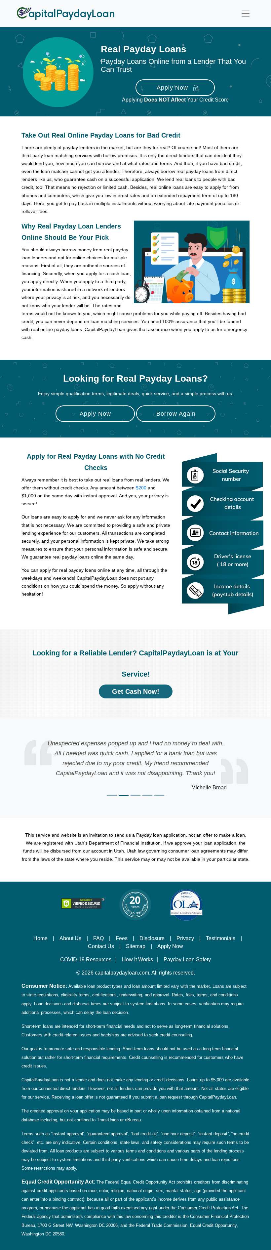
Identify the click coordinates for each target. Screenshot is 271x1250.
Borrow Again (176, 413)
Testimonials (220, 938)
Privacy (185, 938)
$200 (141, 487)
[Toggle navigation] (245, 13)
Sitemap (135, 946)
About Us (70, 938)
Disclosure (152, 938)
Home (40, 938)
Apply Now (172, 87)
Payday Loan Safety (187, 959)
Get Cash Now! (135, 691)
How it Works (137, 959)
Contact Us (101, 946)
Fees (122, 938)
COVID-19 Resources (85, 959)
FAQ (98, 938)
